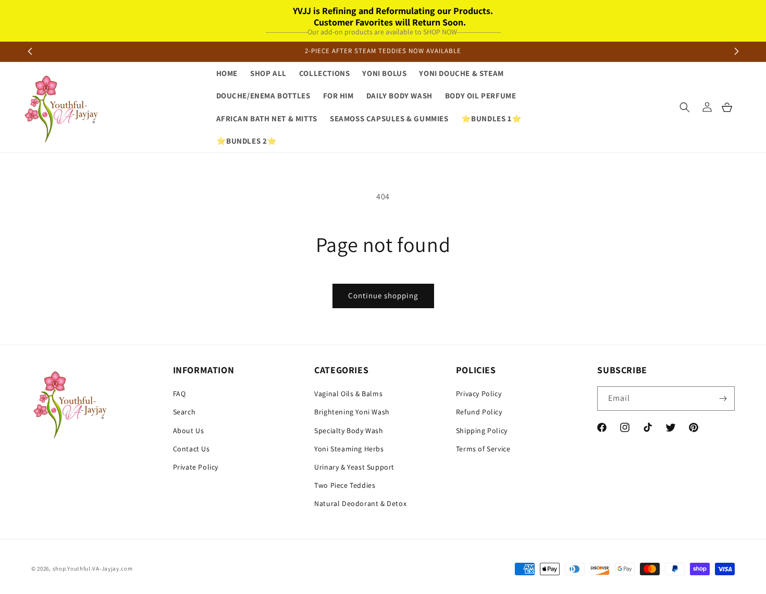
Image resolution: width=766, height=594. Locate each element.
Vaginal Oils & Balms (348, 393)
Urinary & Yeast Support (354, 467)
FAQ (179, 393)
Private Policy (195, 467)
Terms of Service (483, 448)
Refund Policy (479, 411)
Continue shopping (383, 295)
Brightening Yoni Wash (352, 411)
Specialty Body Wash (348, 430)
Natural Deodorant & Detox (360, 503)
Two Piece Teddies (344, 485)
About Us (188, 430)
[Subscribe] (722, 398)
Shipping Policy (482, 430)
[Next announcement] (736, 51)
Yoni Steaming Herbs (349, 448)
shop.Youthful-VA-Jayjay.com (93, 569)
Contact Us (191, 448)
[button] (684, 107)
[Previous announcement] (29, 51)
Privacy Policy (478, 393)
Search (184, 411)
